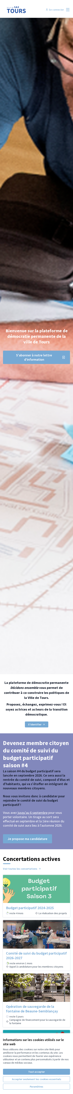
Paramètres (36, 1086)
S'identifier (34, 724)
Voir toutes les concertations (20, 868)
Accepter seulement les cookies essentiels (36, 1079)
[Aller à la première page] (28, 10)
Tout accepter (36, 1071)
